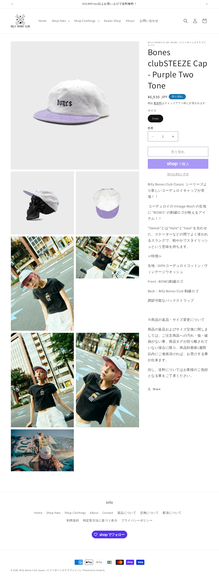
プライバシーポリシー (136, 520)
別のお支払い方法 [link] (178, 174)
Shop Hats (53, 513)
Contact (107, 513)
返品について (126, 513)
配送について (172, 513)
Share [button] (157, 389)
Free (157, 119)
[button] (60, 20)
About (94, 513)
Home (38, 513)
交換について (149, 513)
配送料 (158, 103)
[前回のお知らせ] (12, 4)
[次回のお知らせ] (207, 4)
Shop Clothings (75, 513)
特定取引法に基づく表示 (100, 520)
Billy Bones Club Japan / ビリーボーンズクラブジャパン (50, 570)
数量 (151, 128)
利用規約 (73, 520)
